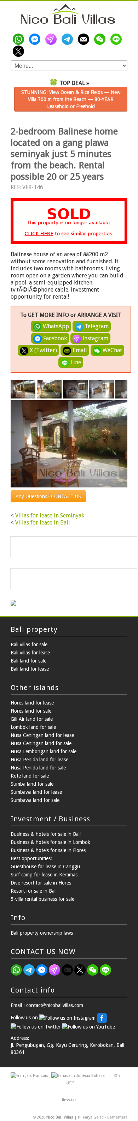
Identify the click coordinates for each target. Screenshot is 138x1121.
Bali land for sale (28, 661)
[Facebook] (36, 39)
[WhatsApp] (20, 39)
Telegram (96, 326)
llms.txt (69, 1100)
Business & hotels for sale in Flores (48, 850)
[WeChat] (101, 39)
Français (40, 1075)
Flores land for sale (31, 711)
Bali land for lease (30, 669)
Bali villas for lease (30, 652)
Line (75, 362)
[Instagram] (52, 39)
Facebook (54, 338)
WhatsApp (55, 326)
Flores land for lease (32, 703)
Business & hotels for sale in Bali (46, 834)
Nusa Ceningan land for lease (42, 735)
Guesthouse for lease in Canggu (45, 866)
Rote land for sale (30, 776)
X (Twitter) (42, 350)
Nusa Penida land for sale (38, 768)
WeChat (111, 350)
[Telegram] (69, 39)
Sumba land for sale (32, 784)
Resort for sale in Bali (34, 891)
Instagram (94, 338)
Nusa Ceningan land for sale (41, 743)
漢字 (70, 1082)
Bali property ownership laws (42, 933)
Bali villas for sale (29, 644)
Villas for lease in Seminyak (49, 515)
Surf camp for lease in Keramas (44, 874)
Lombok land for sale (33, 727)
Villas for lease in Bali (42, 522)
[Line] (117, 39)
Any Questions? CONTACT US (48, 496)
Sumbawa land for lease (36, 792)
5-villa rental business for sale (42, 899)
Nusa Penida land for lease (39, 759)
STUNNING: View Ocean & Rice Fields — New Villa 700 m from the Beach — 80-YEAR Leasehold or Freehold (70, 99)
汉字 (117, 1075)
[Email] (85, 39)
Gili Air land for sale (32, 719)
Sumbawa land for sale (35, 800)
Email (79, 350)
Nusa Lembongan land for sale (43, 751)
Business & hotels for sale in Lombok (50, 842)
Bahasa (98, 1075)
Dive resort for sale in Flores (41, 883)
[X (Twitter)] (20, 51)
